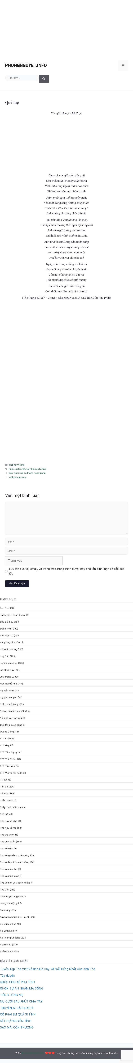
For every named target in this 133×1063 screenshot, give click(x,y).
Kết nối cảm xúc (8, 663)
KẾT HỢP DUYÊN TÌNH (15, 1021)
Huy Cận (4, 656)
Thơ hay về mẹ (17, 464)
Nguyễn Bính (7, 690)
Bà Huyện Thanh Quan (12, 615)
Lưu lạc (17, 469)
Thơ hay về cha (8, 821)
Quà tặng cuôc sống (11, 724)
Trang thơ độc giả (9, 903)
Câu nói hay (6, 621)
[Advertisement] (66, 28)
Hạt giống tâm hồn (10, 642)
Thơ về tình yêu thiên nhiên (15, 882)
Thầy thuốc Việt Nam (11, 807)
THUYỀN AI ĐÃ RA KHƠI (16, 1008)
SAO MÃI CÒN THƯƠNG (17, 1027)
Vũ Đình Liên (7, 930)
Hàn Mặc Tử (6, 635)
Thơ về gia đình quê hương (14, 855)
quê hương (40, 469)
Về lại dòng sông (17, 477)
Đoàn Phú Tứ (7, 628)
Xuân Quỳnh (7, 951)
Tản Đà (4, 786)
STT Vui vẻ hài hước (11, 772)
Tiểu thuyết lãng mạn (11, 896)
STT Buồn (5, 738)
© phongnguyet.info (33, 1053)
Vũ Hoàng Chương (10, 937)
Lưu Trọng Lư (7, 676)
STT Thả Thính (8, 759)
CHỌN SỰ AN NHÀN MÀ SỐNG (21, 988)
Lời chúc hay (7, 669)
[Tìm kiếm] (44, 79)
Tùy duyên (7, 975)
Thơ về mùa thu (8, 869)
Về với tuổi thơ (8, 924)
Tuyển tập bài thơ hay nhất (14, 917)
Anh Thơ (4, 608)
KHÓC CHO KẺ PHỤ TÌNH (17, 982)
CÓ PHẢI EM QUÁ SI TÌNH (18, 1014)
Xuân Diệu (5, 944)
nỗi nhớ (30, 469)
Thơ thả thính (7, 834)
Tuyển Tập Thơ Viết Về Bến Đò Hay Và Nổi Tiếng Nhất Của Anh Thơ (47, 969)
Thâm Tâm (6, 800)
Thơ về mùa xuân (9, 876)
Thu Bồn (4, 889)
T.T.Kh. (3, 779)
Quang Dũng (7, 731)
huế (11, 469)
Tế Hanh (4, 793)
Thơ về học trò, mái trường (14, 862)
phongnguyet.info (26, 65)
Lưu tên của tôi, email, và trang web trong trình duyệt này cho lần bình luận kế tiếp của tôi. (66, 571)
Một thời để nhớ (8, 683)
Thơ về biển (6, 848)
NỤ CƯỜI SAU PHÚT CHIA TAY (21, 1001)
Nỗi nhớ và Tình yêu (11, 718)
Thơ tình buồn (7, 841)
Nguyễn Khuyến (8, 697)
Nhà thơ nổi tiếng (9, 704)
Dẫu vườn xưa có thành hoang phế (27, 473)
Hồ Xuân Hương (8, 649)
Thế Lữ (4, 814)
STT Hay (4, 745)
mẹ (23, 469)
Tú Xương (5, 910)
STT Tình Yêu (7, 766)
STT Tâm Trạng (8, 752)
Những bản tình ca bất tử (13, 711)
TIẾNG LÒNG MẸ (11, 995)
